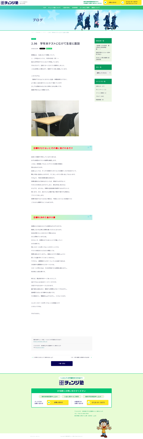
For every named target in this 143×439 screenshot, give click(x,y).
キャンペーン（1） (101, 89)
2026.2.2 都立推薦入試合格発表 (102, 58)
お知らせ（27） (100, 86)
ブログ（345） (100, 96)
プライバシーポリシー (35, 436)
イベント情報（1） (101, 93)
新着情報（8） (100, 100)
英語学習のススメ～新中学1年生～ (103, 53)
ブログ (33, 39)
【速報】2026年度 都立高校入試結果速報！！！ (102, 47)
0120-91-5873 (40, 347)
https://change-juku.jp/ (40, 341)
